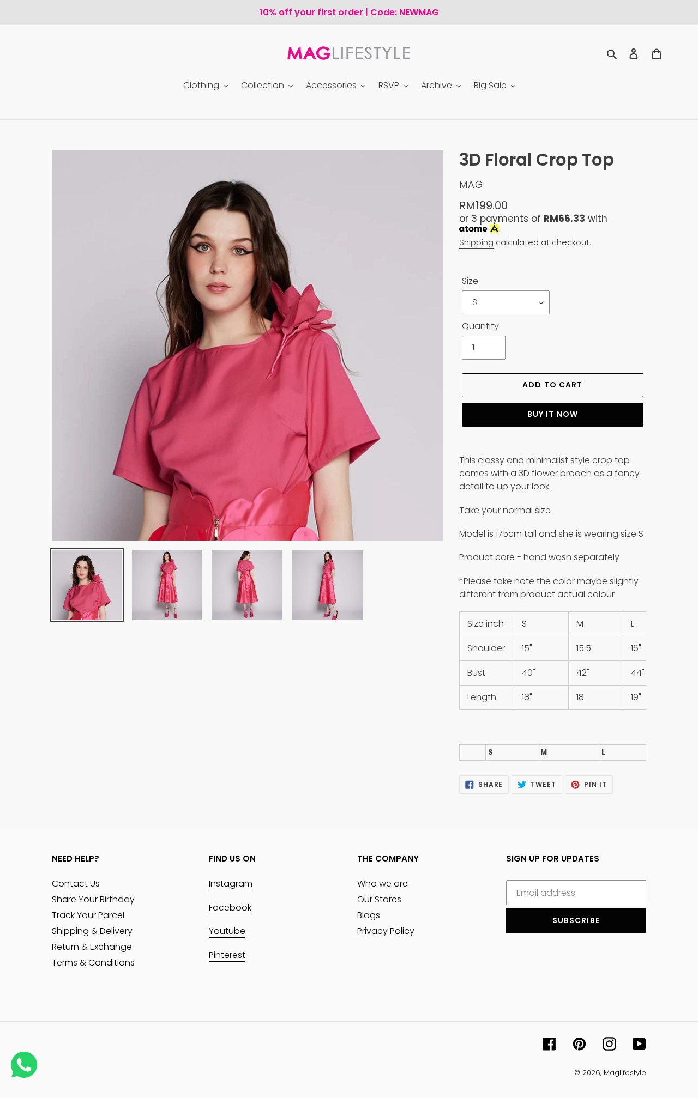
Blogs (368, 915)
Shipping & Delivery (92, 931)
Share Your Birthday (93, 899)
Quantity (480, 326)
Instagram (230, 883)
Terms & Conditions (93, 962)
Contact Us (76, 883)
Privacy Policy (385, 931)
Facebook (230, 907)
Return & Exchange (92, 947)
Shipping (476, 242)
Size (470, 281)
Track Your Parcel (88, 915)
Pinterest (227, 955)
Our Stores (379, 899)
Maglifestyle (625, 1072)
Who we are (382, 883)
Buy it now (552, 414)
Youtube (227, 931)
